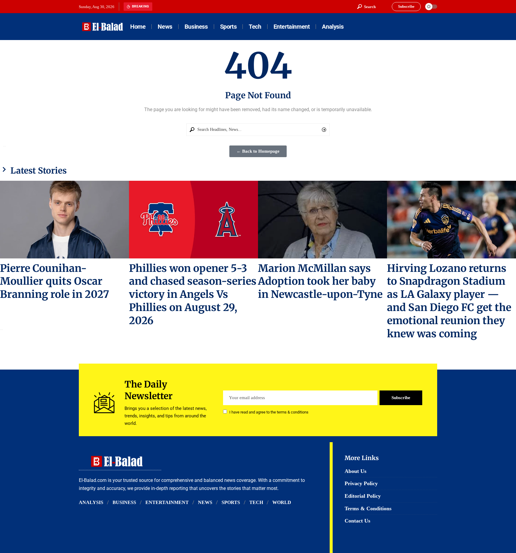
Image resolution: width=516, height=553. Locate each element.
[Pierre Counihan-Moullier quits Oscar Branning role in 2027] (64, 219)
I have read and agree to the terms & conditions (268, 412)
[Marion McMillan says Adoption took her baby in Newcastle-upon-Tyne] (322, 219)
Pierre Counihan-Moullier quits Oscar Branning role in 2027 (54, 281)
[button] (366, 6)
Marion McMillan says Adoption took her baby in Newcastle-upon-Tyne (320, 281)
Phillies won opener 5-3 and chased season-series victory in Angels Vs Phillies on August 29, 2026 (193, 294)
